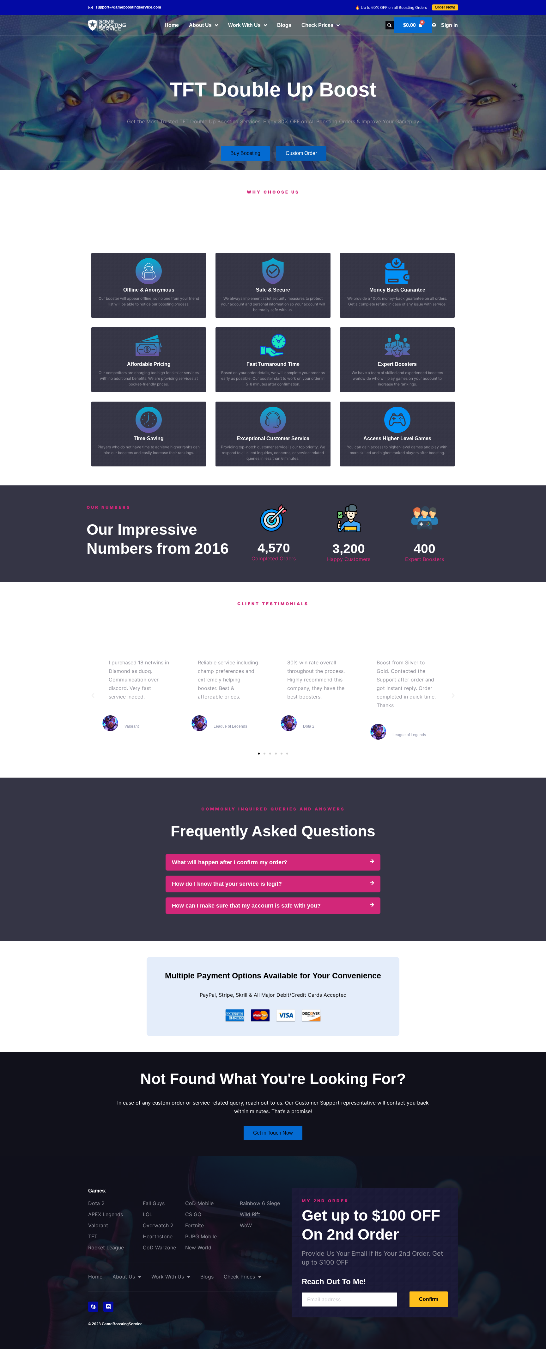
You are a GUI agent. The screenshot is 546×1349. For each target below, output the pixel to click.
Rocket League (106, 1247)
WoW (246, 1225)
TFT (92, 1236)
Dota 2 (96, 1203)
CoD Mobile (199, 1203)
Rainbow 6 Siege (260, 1203)
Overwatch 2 (158, 1225)
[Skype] (93, 1307)
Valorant (98, 1225)
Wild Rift (250, 1214)
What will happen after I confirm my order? (229, 862)
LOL (147, 1214)
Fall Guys (154, 1203)
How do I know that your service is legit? (227, 884)
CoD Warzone (159, 1247)
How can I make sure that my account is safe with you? (246, 905)
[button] (389, 25)
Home (172, 25)
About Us (200, 25)
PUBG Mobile (201, 1236)
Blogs (284, 25)
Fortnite (194, 1225)
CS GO (193, 1214)
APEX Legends (105, 1214)
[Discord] (108, 1307)
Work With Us (244, 25)
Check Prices (317, 25)
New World (198, 1247)
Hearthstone (158, 1236)
